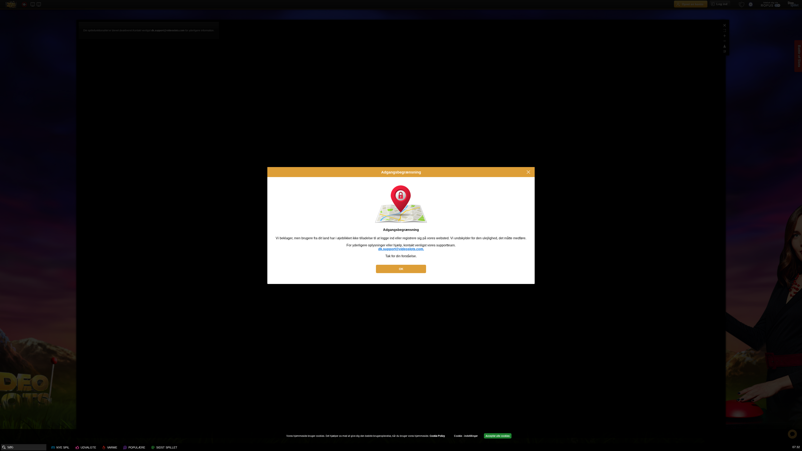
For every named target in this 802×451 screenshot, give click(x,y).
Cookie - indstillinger (466, 436)
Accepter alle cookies (498, 436)
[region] (401, 436)
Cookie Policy (437, 436)
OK (401, 269)
